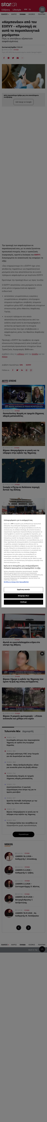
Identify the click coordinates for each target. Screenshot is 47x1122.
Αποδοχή (23, 602)
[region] (23, 561)
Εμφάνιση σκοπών (23, 589)
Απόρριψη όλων (23, 596)
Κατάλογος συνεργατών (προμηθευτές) (16, 582)
